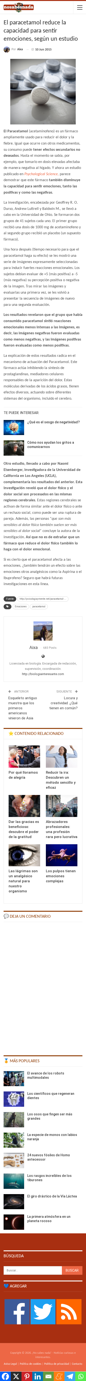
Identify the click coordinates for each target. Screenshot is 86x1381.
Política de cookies (30, 1364)
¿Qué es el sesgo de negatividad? (53, 422)
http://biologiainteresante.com (43, 674)
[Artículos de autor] (43, 631)
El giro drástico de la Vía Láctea (52, 1196)
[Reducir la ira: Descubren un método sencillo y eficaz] (61, 756)
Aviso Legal (10, 1364)
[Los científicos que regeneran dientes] (14, 1099)
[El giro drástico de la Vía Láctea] (14, 1201)
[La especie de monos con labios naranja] (14, 1140)
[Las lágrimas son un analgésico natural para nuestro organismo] (24, 855)
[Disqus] (43, 986)
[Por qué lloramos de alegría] (24, 756)
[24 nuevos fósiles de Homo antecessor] (14, 1160)
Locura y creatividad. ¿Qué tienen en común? (63, 703)
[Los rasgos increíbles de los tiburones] (14, 1181)
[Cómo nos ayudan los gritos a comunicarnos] (14, 448)
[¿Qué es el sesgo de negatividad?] (14, 427)
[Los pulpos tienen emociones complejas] (61, 855)
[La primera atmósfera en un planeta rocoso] (14, 1222)
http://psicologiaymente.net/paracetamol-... (43, 599)
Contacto (77, 1364)
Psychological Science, (42, 174)
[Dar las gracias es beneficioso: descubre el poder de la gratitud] (24, 806)
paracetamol (38, 606)
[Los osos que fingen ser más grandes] (14, 1119)
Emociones (21, 606)
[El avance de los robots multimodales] (14, 1078)
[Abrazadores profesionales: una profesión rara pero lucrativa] (61, 806)
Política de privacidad (56, 1364)
